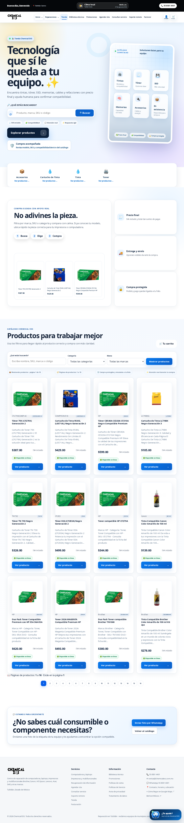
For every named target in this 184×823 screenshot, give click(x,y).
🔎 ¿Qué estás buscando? (22, 105)
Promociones (91, 17)
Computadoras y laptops (81, 774)
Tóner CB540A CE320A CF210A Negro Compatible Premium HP (113, 423)
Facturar (147, 17)
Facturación (76, 804)
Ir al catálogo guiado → (29, 245)
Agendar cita (104, 17)
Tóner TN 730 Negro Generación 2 (22, 522)
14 (128, 683)
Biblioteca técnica (76, 17)
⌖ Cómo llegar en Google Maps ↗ (160, 791)
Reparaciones (52, 17)
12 (115, 683)
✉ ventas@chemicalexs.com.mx (159, 778)
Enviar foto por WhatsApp (149, 722)
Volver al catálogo (144, 731)
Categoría (72, 356)
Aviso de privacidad (117, 791)
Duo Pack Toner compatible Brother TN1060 (112, 620)
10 (102, 683)
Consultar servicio (119, 17)
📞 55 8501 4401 (168, 5)
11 (108, 683)
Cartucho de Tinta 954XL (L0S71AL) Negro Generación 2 (70, 422)
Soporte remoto (135, 17)
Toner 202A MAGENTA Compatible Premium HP (68, 620)
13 (121, 683)
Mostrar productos (159, 361)
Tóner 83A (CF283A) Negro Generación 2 (68, 522)
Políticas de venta (116, 783)
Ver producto (27, 466)
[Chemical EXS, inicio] (15, 17)
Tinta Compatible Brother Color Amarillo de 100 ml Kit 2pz (155, 622)
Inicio (39, 17)
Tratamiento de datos (118, 796)
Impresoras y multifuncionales (84, 778)
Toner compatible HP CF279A (113, 520)
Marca (109, 356)
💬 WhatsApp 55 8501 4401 (157, 783)
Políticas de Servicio (117, 787)
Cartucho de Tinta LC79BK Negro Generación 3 (154, 422)
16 (140, 683)
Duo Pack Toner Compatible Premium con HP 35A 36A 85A (27, 620)
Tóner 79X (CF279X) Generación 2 (22, 422)
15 (134, 683)
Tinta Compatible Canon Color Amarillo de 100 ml (154, 522)
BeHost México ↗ (153, 796)
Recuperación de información (83, 783)
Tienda (64, 17)
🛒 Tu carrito (166, 343)
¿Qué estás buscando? (19, 355)
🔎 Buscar (84, 112)
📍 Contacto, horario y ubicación (160, 787)
